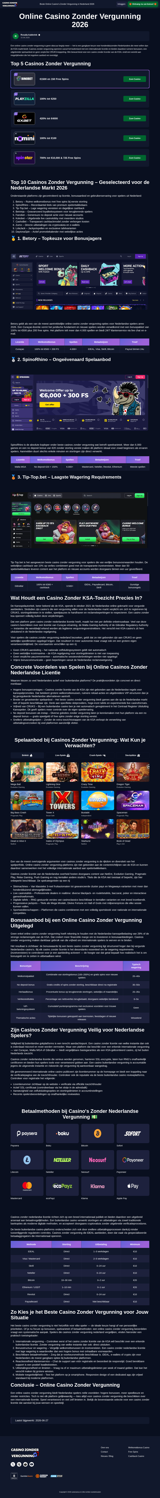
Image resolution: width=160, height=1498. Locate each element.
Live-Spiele (60, 755)
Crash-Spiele (96, 755)
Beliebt (25, 755)
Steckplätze (130, 755)
